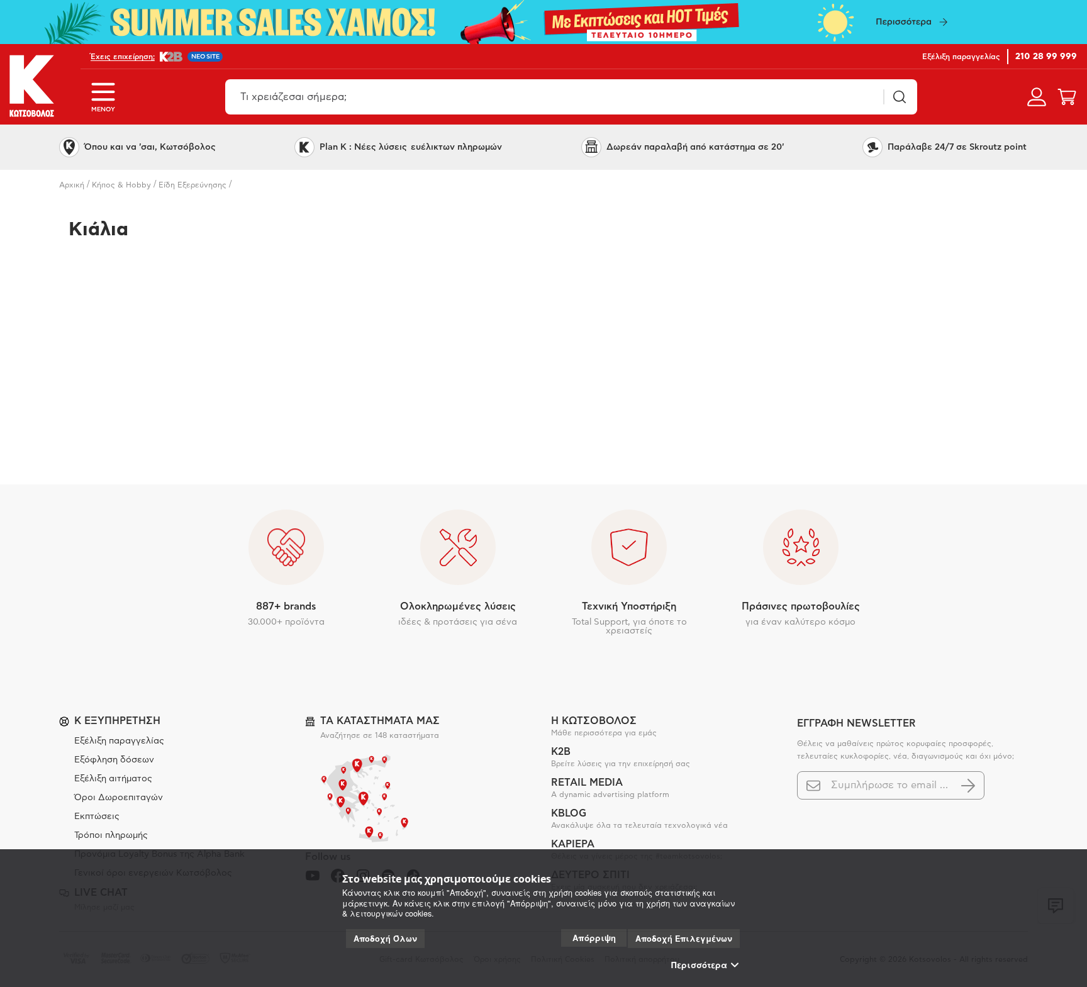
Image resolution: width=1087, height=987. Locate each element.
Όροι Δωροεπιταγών (118, 797)
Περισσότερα (699, 965)
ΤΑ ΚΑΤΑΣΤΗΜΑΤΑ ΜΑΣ (380, 721)
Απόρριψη (594, 938)
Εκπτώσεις (97, 816)
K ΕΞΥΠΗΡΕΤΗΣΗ (117, 721)
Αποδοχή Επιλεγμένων (683, 938)
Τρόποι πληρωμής (111, 835)
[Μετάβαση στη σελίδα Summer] (543, 22)
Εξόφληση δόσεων (114, 760)
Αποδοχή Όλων (385, 938)
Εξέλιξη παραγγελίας (119, 741)
